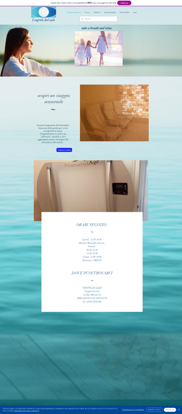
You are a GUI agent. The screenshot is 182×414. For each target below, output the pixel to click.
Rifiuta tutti (154, 410)
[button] (119, 63)
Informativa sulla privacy (26, 411)
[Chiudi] (179, 410)
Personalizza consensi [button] (133, 410)
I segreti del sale (43, 20)
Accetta (170, 410)
